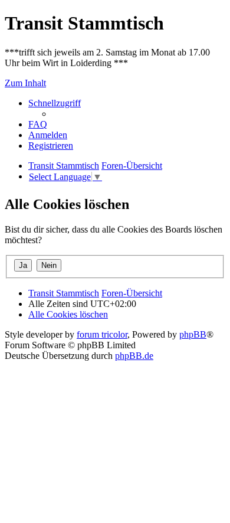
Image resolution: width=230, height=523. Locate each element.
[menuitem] (37, 124)
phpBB (192, 334)
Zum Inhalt (25, 83)
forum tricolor (102, 334)
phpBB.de (134, 356)
